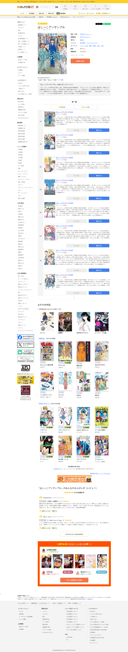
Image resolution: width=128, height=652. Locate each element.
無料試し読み (80, 61)
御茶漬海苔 (21, 225)
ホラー (19, 190)
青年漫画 (20, 155)
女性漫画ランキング (72, 614)
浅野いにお (21, 208)
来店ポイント (107, 13)
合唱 (40, 80)
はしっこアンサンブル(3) (64, 157)
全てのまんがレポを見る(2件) (74, 534)
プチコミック (21, 281)
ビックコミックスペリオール (25, 330)
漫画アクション (22, 325)
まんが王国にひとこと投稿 (25, 94)
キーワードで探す (22, 112)
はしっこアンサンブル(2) (64, 135)
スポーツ (20, 184)
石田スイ (20, 211)
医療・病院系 (21, 198)
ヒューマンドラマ (22, 171)
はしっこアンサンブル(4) (64, 180)
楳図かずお (21, 219)
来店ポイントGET (22, 59)
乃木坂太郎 (21, 257)
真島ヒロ (20, 266)
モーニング (21, 311)
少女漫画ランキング (72, 616)
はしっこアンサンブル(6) (64, 226)
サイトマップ (94, 643)
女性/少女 (41, 13)
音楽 (55, 80)
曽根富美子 (21, 249)
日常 (98, 46)
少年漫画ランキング (72, 622)
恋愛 (19, 168)
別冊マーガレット (22, 303)
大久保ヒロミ (21, 222)
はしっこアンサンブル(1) (64, 112)
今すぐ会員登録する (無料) (74, 580)
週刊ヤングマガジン (23, 284)
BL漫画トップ (21, 49)
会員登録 (20, 70)
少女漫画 (20, 152)
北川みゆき (21, 233)
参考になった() (46, 511)
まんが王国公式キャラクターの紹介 (100, 624)
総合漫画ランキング (72, 611)
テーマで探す (21, 104)
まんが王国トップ (23, 603)
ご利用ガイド (21, 88)
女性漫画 (20, 149)
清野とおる (21, 246)
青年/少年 (51, 13)
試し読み (76, 130)
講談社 (82, 40)
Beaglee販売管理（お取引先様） (99, 629)
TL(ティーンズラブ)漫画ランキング (76, 624)
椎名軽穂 (20, 241)
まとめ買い (87, 107)
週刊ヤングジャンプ (23, 298)
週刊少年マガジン (22, 295)
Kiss (19, 292)
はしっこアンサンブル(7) (64, 250)
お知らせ (20, 83)
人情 (102, 46)
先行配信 (31, 13)
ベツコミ (20, 306)
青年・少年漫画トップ (23, 44)
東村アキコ (21, 260)
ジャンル (83, 13)
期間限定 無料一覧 (22, 142)
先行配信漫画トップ (23, 38)
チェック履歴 (21, 75)
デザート (20, 322)
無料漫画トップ (22, 25)
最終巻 (63, 107)
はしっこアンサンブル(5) (64, 203)
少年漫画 (20, 157)
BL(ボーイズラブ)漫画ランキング (75, 627)
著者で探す (21, 107)
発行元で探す (21, 115)
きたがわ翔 (21, 230)
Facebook (69, 637)
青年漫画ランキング (72, 619)
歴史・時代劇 (21, 182)
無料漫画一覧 (21, 128)
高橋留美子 (21, 255)
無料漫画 (62, 13)
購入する (99, 130)
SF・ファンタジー (22, 193)
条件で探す (21, 101)
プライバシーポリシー (96, 635)
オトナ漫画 (21, 165)
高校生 (94, 46)
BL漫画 (20, 163)
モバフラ (20, 328)
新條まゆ (20, 244)
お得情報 (21, 629)
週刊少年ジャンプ (22, 287)
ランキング (91, 13)
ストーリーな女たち (23, 279)
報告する (54, 511)
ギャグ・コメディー (23, 174)
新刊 (99, 13)
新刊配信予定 (21, 33)
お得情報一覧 (21, 62)
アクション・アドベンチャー (25, 187)
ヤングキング (21, 319)
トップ (22, 13)
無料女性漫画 (21, 131)
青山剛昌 (20, 206)
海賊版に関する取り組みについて (25, 374)
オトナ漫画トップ (22, 52)
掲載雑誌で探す (22, 109)
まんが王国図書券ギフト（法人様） (100, 627)
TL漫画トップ (21, 46)
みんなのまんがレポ (23, 118)
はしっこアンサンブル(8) (64, 275)
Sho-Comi (20, 314)
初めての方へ (21, 91)
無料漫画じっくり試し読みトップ (41, 603)
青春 (44, 80)
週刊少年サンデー (22, 317)
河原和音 (20, 227)
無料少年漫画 (21, 139)
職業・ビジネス (22, 176)
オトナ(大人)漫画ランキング (74, 629)
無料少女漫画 (21, 133)
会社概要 (93, 640)
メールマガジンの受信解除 (26, 616)
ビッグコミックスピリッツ (25, 289)
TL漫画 (20, 160)
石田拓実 (20, 214)
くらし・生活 (84, 46)
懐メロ (50, 80)
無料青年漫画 (21, 136)
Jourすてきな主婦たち (23, 308)
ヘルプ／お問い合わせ (23, 85)
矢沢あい (20, 268)
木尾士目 (86, 34)
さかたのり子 (21, 238)
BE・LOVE (21, 276)
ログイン (20, 72)
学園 (90, 46)
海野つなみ (21, 217)
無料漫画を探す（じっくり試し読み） (100, 473)
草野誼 (19, 236)
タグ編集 (60, 80)
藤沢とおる (21, 263)
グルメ (19, 195)
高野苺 (19, 252)
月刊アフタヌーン (44, 403)
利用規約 (93, 632)
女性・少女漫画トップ (23, 41)
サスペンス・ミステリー (24, 179)
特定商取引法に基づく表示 (97, 637)
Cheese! (20, 300)
